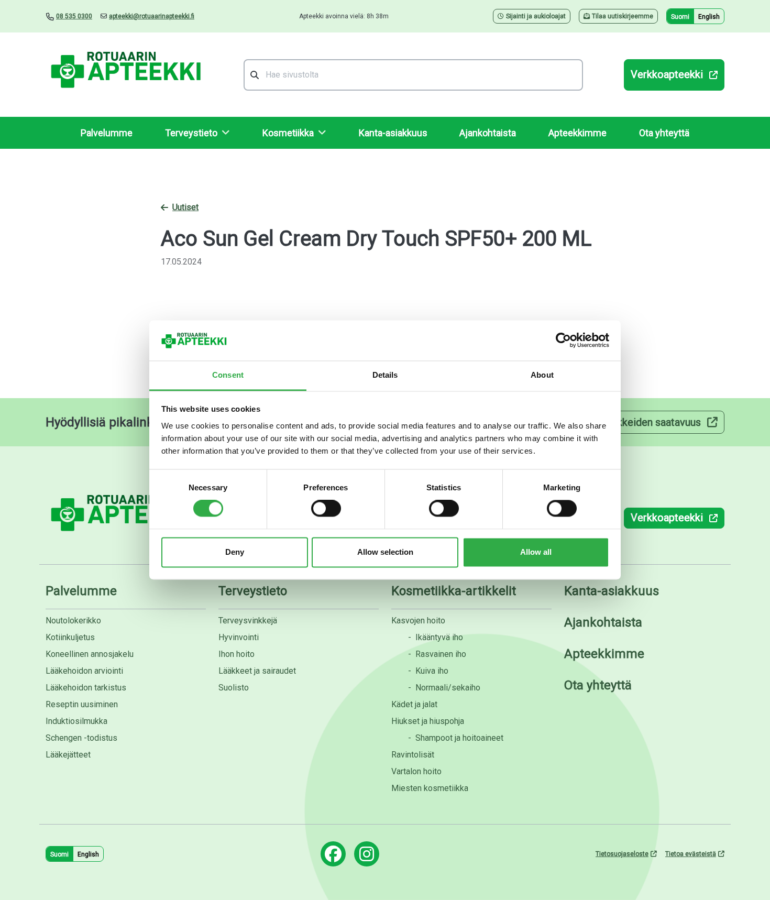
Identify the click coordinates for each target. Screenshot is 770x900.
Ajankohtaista (487, 132)
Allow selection (385, 551)
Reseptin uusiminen (82, 704)
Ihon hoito (236, 654)
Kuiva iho (428, 671)
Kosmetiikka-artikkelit (453, 591)
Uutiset (185, 207)
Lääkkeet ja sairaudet (257, 671)
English (709, 16)
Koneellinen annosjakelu (90, 654)
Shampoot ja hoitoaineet (455, 738)
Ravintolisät (412, 755)
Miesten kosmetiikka (429, 788)
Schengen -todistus (81, 738)
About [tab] (542, 374)
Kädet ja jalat (414, 704)
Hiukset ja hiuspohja (427, 721)
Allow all (536, 551)
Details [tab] (385, 374)
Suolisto (233, 688)
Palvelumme (107, 132)
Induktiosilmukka (76, 721)
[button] (197, 133)
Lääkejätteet (68, 755)
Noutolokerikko (73, 620)
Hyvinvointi (238, 637)
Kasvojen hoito (418, 620)
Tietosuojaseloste (622, 854)
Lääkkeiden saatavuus (651, 422)
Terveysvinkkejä (247, 620)
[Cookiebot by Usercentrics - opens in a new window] (563, 340)
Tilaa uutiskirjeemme (622, 16)
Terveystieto (252, 591)
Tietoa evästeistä (690, 854)
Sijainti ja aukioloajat (536, 16)
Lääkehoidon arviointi (84, 671)
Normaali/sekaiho (444, 688)
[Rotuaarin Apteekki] (124, 74)
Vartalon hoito (416, 771)
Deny (234, 551)
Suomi (680, 16)
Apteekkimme (577, 132)
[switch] (326, 508)
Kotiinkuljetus (70, 637)
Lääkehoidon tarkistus (86, 688)
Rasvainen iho (437, 654)
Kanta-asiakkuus (393, 132)
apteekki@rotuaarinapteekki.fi (151, 16)
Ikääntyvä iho (435, 637)
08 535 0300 (74, 16)
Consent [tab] (228, 374)
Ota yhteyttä (664, 132)
